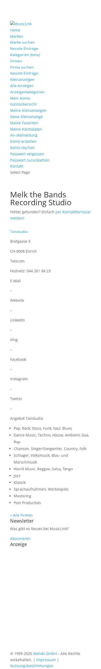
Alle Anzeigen (22, 85)
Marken (16, 36)
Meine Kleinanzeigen (28, 110)
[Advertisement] (50, 600)
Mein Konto (20, 98)
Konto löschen (22, 147)
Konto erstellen (23, 141)
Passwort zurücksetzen (30, 160)
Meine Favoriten (24, 122)
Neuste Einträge (24, 48)
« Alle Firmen (21, 515)
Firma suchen (22, 67)
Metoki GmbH (45, 653)
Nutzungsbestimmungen (31, 665)
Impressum (46, 659)
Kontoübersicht (23, 104)
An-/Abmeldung (24, 135)
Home (15, 30)
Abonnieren (20, 538)
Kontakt (16, 166)
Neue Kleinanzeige (26, 116)
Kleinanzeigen (22, 79)
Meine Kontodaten (26, 129)
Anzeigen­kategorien (27, 91)
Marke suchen (22, 42)
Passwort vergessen (27, 153)
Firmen (16, 61)
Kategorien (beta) (25, 54)
